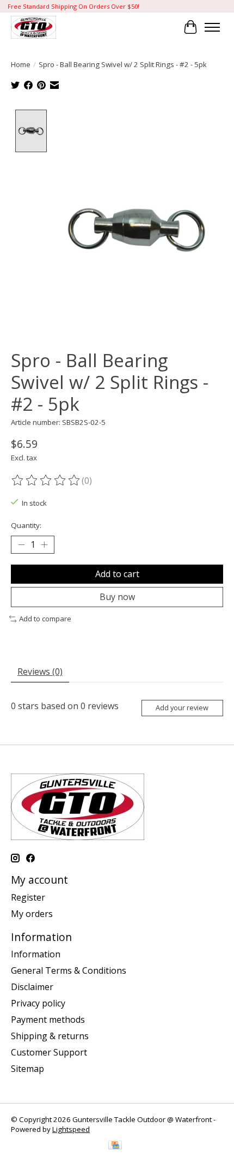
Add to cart (117, 574)
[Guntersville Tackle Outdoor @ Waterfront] (33, 27)
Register (28, 897)
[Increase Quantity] (44, 545)
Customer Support (49, 1052)
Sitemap (27, 1069)
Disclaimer (32, 987)
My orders (32, 914)
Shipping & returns (50, 1036)
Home (20, 64)
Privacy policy (38, 1003)
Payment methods (48, 1020)
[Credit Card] (115, 1146)
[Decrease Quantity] (21, 545)
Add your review (182, 707)
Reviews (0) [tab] (40, 672)
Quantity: (26, 525)
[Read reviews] (46, 480)
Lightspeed (71, 1129)
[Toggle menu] (212, 27)
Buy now (117, 597)
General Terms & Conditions (68, 970)
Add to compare (45, 619)
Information (35, 954)
